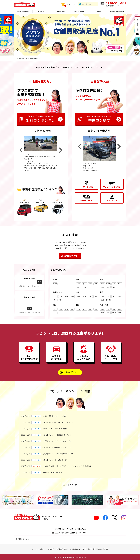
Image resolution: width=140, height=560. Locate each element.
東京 (102, 284)
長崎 (114, 309)
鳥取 (72, 309)
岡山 (55, 309)
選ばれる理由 (79, 11)
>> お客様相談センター (22, 539)
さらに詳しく (70, 372)
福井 (60, 300)
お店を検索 (61, 11)
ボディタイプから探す (112, 186)
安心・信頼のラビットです (111, 357)
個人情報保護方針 (62, 549)
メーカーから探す (86, 186)
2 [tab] (70, 53)
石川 (55, 300)
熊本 (119, 309)
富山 (72, 296)
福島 (84, 287)
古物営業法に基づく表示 (78, 549)
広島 (60, 309)
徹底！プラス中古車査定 (29, 357)
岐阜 (84, 296)
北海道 (55, 284)
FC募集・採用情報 (117, 11)
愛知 (78, 296)
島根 (66, 309)
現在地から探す (70, 256)
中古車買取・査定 (23, 11)
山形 (78, 287)
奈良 (102, 300)
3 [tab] (73, 53)
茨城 (102, 287)
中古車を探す (99, 119)
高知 (90, 309)
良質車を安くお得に (56, 357)
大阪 (102, 296)
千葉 (114, 284)
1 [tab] (66, 53)
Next (60, 150)
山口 (55, 313)
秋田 (90, 284)
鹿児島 (114, 313)
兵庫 (108, 296)
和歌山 (108, 300)
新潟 (66, 296)
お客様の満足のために (83, 357)
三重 (90, 296)
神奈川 (108, 284)
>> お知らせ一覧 (70, 485)
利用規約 (51, 549)
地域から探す (112, 200)
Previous (21, 150)
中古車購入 (42, 11)
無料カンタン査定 (41, 119)
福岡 (102, 309)
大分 (102, 313)
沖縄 (119, 313)
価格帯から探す (86, 200)
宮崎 (108, 313)
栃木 (108, 287)
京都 (114, 296)
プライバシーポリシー (39, 549)
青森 (78, 284)
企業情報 (98, 11)
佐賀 (108, 309)
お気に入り (71, 4)
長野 (60, 296)
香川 (84, 309)
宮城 (96, 284)
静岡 (96, 296)
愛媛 (78, 309)
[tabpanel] (70, 35)
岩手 (84, 284)
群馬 (114, 287)
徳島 (96, 309)
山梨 (55, 296)
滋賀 (119, 296)
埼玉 (119, 284)
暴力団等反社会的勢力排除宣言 (98, 549)
